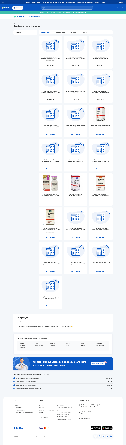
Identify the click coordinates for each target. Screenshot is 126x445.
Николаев (22, 345)
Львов (82, 343)
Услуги (41, 412)
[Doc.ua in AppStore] (96, 428)
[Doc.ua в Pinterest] (111, 436)
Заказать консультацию (98, 363)
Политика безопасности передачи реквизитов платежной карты (64, 414)
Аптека (17, 22)
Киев (36, 343)
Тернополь (68, 343)
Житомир (22, 347)
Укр (122, 2)
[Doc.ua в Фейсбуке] (95, 436)
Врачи (41, 405)
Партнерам (18, 407)
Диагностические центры (46, 410)
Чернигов (83, 345)
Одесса (52, 345)
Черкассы (99, 343)
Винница (22, 343)
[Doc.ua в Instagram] (99, 436)
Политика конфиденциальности (24, 412)
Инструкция (73, 32)
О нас (16, 405)
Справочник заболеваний (64, 407)
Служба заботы (103, 405)
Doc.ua (16, 436)
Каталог (19, 7)
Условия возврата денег (64, 419)
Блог (58, 410)
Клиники (41, 407)
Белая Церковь (39, 345)
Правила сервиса (20, 410)
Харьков (52, 343)
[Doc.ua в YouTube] (107, 436)
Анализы (41, 415)
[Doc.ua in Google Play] (107, 428)
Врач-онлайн (60, 405)
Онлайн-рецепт (43, 420)
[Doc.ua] (6, 8)
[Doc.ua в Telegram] (103, 436)
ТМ (21, 22)
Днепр (67, 345)
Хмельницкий (100, 345)
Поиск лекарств (43, 417)
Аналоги (85, 32)
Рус (119, 2)
